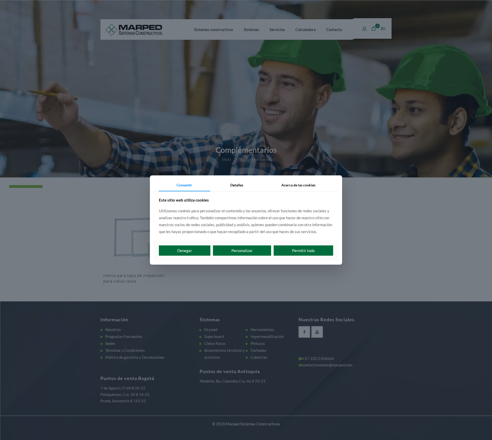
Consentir (184, 185)
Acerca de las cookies (298, 185)
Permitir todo (303, 250)
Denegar (184, 250)
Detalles (236, 185)
